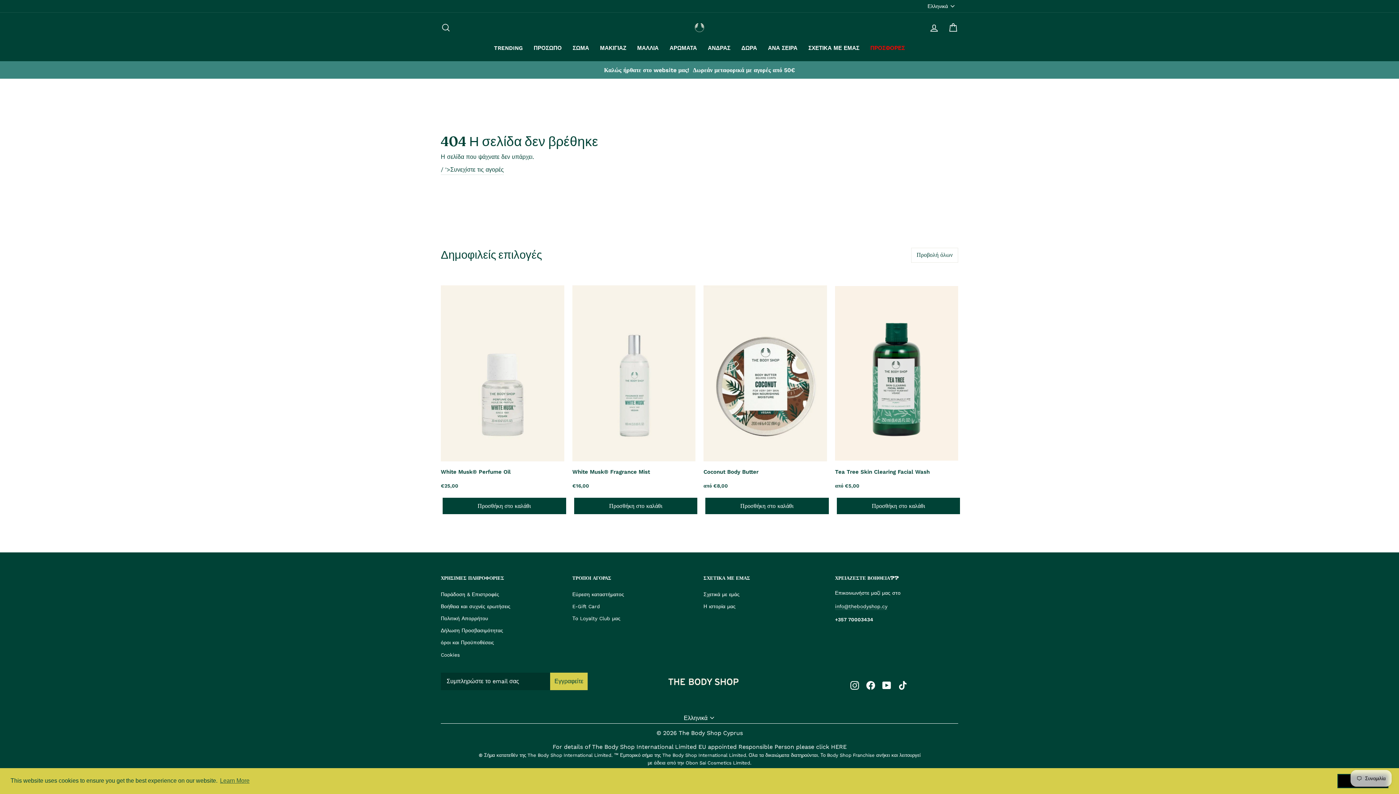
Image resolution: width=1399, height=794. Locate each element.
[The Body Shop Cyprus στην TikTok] (902, 685)
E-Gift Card (586, 606)
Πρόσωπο (548, 48)
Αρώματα (683, 48)
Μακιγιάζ (613, 48)
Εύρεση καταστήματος (598, 594)
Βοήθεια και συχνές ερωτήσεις (475, 606)
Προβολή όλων (935, 254)
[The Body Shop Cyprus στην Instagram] (854, 685)
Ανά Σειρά (783, 48)
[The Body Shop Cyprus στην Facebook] (870, 685)
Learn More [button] (235, 781)
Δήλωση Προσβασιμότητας (472, 630)
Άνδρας (719, 48)
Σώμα (581, 48)
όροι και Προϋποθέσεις (467, 642)
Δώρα (749, 48)
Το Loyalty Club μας (596, 618)
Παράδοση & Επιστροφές (470, 594)
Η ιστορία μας (720, 606)
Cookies (450, 655)
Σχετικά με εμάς (833, 48)
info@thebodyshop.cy (861, 606)
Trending (508, 48)
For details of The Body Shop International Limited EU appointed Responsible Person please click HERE (700, 746)
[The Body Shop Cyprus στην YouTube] (886, 685)
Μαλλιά (648, 48)
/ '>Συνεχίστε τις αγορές (472, 169)
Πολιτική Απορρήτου (464, 618)
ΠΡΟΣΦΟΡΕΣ (887, 48)
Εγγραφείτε (568, 681)
